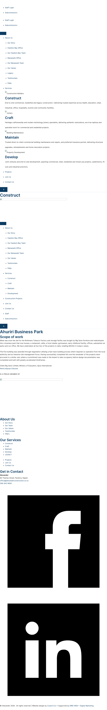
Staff (7, 314)
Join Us (8, 177)
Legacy (10, 73)
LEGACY (8, 455)
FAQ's (7, 434)
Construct (11, 278)
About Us (8, 38)
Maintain (11, 288)
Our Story (11, 43)
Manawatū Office (14, 58)
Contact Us (9, 182)
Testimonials (12, 78)
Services (8, 88)
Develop (8, 452)
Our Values (12, 68)
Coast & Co (51, 706)
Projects (8, 172)
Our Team (9, 425)
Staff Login (9, 8)
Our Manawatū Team (16, 63)
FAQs (9, 83)
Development (13, 293)
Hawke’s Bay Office (15, 48)
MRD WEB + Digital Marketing (82, 706)
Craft (10, 283)
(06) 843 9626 (6, 483)
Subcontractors (11, 13)
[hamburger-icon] (3, 33)
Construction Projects (13, 298)
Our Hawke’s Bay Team (17, 53)
